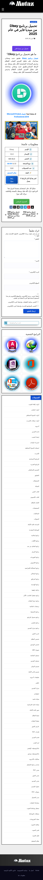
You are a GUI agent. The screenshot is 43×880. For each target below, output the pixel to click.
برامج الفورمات (34, 557)
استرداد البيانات (34, 442)
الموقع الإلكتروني (34, 283)
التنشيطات (36, 481)
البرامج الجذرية (35, 464)
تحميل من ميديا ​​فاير (21, 48)
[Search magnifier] (5, 322)
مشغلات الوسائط (34, 814)
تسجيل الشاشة (34, 655)
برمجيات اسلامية (34, 606)
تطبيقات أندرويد (34, 677)
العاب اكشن (35, 492)
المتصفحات (36, 508)
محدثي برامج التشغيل (33, 764)
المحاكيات (36, 513)
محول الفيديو (35, 786)
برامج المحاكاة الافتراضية (32, 568)
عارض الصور (35, 726)
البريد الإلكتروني (34, 272)
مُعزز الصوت (35, 830)
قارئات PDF (35, 732)
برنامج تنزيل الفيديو (33, 628)
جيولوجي (36, 694)
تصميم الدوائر (35, 666)
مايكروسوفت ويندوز (33, 754)
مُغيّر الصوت (35, 835)
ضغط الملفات (35, 721)
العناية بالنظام (35, 502)
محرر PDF (36, 770)
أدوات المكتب (35, 410)
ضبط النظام (35, 715)
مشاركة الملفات (34, 803)
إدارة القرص (35, 431)
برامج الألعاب (35, 541)
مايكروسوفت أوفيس (33, 748)
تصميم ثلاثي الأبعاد (33, 672)
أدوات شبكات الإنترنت (32, 421)
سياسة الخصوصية (22, 870)
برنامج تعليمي (35, 623)
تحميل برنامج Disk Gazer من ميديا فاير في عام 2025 (29, 214)
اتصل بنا (31, 870)
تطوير (37, 683)
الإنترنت (37, 453)
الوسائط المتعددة (34, 530)
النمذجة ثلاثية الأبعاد (33, 524)
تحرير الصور (35, 633)
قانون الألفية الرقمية (10, 870)
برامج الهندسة (35, 584)
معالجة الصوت (35, 825)
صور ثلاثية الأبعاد (34, 710)
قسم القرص (35, 737)
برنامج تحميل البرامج (33, 617)
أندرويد (37, 426)
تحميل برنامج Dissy (30, 58)
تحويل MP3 (35, 650)
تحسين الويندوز (34, 644)
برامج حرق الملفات (33, 601)
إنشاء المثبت (35, 437)
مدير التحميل (35, 797)
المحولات (36, 519)
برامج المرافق (35, 579)
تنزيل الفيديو (35, 688)
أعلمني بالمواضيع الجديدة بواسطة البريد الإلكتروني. (22, 306)
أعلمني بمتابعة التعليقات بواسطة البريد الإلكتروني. (22, 302)
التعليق (36, 239)
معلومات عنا (21, 875)
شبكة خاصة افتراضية (33, 704)
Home (37, 870)
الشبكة (37, 486)
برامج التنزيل (35, 552)
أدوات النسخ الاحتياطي (32, 415)
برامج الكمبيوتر (34, 562)
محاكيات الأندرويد (34, 759)
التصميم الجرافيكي (33, 470)
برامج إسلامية (35, 535)
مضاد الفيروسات (34, 819)
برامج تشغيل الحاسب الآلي (31, 595)
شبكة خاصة (36, 699)
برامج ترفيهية (35, 590)
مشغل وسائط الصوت (33, 808)
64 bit (9, 164)
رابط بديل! (11, 180)
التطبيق (37, 475)
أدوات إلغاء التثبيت (34, 404)
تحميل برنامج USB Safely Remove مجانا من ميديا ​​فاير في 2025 (14, 215)
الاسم (37, 261)
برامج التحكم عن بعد (33, 546)
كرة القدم (36, 743)
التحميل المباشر (21, 202)
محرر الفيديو (35, 781)
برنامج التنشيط (35, 612)
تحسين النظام (35, 639)
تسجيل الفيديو (35, 661)
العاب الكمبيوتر (34, 497)
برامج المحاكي (35, 573)
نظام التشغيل (33, 22)
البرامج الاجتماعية (34, 459)
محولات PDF (35, 792)
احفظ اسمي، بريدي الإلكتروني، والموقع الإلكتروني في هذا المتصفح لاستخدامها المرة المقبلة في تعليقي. (22, 297)
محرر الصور (35, 775)
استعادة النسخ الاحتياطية (32, 448)
